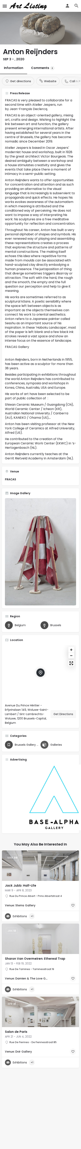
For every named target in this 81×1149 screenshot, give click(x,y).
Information (13, 68)
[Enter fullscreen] (71, 663)
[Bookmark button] (73, 905)
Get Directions (63, 714)
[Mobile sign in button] (67, 5)
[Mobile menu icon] (4, 6)
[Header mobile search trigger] (76, 5)
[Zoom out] (71, 655)
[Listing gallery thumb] (40, 551)
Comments (42, 68)
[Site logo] (28, 6)
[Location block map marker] (40, 672)
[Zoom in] (71, 650)
